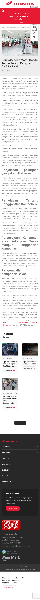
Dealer (11, 16)
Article (7, 27)
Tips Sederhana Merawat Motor (29, 362)
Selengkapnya (8, 370)
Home (9, 14)
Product (18, 14)
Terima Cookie (9, 587)
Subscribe (13, 508)
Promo (27, 14)
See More (20, 423)
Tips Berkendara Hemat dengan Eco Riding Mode (10, 363)
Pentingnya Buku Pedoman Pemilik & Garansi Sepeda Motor (10, 399)
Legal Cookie (26, 567)
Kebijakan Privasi (15, 567)
